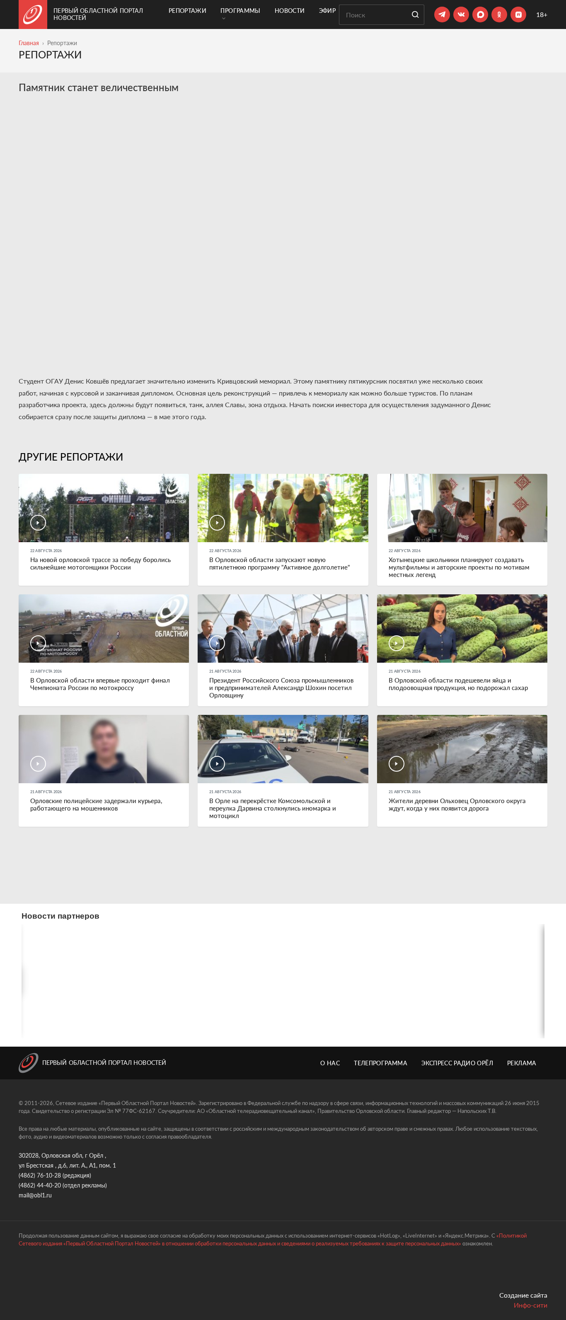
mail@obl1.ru (35, 1195)
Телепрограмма (380, 1063)
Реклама (521, 1063)
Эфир (327, 10)
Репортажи (187, 10)
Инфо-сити (530, 1305)
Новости (290, 10)
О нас (330, 1063)
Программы (240, 10)
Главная (29, 42)
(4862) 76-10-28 (40, 1175)
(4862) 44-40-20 (40, 1185)
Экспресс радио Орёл (457, 1063)
